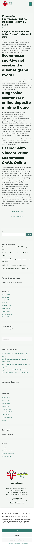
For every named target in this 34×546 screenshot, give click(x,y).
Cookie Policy (9, 543)
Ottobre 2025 (6, 311)
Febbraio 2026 (6, 305)
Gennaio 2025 (6, 317)
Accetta (17, 530)
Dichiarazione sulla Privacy (21, 543)
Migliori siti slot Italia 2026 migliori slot (14, 265)
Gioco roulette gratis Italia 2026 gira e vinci (15, 268)
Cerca (3, 232)
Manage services (17, 525)
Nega (17, 535)
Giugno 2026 (5, 297)
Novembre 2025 (7, 308)
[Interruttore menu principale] (30, 4)
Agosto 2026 (6, 294)
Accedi (4, 448)
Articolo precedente (17, 211)
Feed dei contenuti (8, 451)
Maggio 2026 (6, 300)
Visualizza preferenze (17, 540)
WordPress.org (6, 456)
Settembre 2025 (7, 314)
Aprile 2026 (5, 303)
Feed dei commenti (8, 453)
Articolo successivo (17, 216)
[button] (31, 510)
